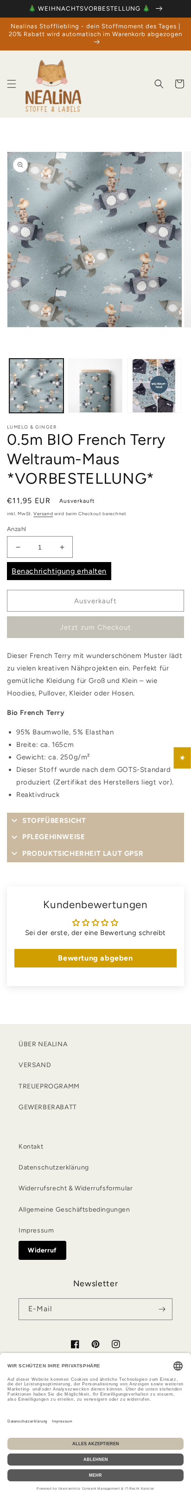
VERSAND (35, 1065)
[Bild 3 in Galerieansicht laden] (154, 386)
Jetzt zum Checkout (95, 627)
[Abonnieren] (162, 1309)
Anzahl (16, 528)
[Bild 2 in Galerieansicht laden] (95, 386)
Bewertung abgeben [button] (95, 958)
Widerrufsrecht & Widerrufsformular (76, 1188)
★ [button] (182, 757)
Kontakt (31, 1146)
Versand (43, 514)
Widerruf (42, 1250)
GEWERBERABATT (48, 1107)
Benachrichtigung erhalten (59, 571)
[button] (11, 84)
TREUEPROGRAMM (49, 1086)
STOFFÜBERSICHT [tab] (54, 820)
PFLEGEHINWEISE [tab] (53, 837)
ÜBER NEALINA (43, 1044)
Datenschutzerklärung (54, 1167)
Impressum (36, 1230)
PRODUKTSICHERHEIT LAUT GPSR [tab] (82, 853)
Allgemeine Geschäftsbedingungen (74, 1210)
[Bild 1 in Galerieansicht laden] (36, 386)
